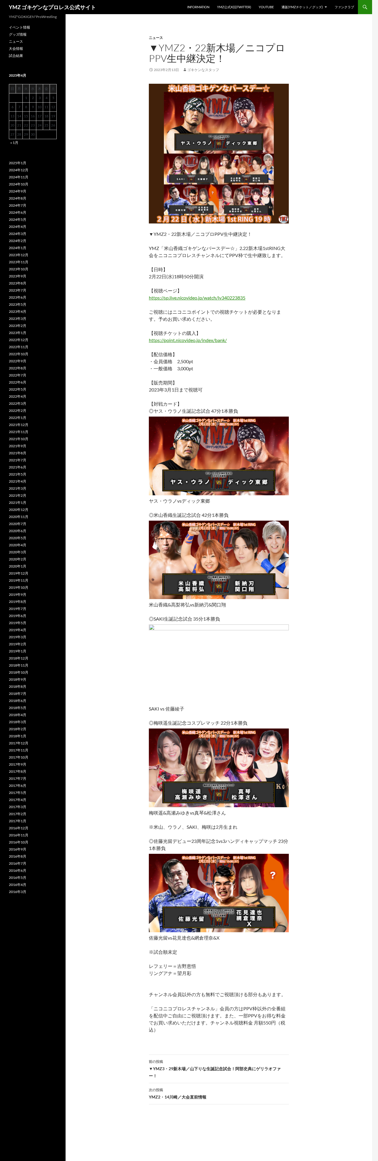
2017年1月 (17, 821)
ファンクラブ (344, 7)
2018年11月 (18, 665)
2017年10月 (18, 757)
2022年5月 (17, 389)
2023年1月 (17, 332)
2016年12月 (18, 828)
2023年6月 (17, 297)
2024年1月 (17, 248)
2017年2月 (17, 814)
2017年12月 (18, 743)
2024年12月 (18, 170)
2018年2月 (17, 729)
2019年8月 (17, 601)
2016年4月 (17, 884)
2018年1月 (17, 736)
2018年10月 (18, 672)
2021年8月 (17, 453)
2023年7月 (17, 290)
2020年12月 (18, 509)
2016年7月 (17, 863)
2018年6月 (17, 700)
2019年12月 (18, 573)
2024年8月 (17, 198)
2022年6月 (17, 382)
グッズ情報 (18, 34)
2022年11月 (18, 347)
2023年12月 (18, 255)
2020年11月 (18, 516)
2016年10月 (18, 842)
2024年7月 (17, 205)
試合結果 (16, 55)
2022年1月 (17, 417)
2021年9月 (17, 446)
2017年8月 (17, 771)
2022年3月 (17, 403)
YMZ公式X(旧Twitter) (234, 7)
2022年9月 (17, 361)
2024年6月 (17, 212)
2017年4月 (17, 799)
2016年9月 (17, 849)
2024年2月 (17, 241)
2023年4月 (17, 311)
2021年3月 (17, 488)
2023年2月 (17, 325)
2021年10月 (18, 439)
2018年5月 (17, 708)
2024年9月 (17, 191)
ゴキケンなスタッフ (203, 70)
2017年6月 (17, 785)
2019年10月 (18, 587)
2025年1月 (17, 163)
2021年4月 (17, 481)
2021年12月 (18, 424)
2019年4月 (17, 630)
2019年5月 (17, 623)
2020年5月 (17, 538)
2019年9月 (17, 594)
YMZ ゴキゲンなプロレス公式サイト (52, 7)
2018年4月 (17, 715)
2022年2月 (17, 410)
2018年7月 (17, 693)
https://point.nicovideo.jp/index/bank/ (188, 340)
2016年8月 (17, 856)
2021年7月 (17, 460)
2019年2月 (17, 644)
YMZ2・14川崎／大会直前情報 (177, 1093)
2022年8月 (17, 368)
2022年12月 (18, 340)
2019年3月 (17, 637)
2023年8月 (17, 283)
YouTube (266, 7)
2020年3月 (17, 552)
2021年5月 (17, 474)
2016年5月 (17, 877)
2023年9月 (17, 276)
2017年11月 (18, 750)
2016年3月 (17, 891)
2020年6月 (17, 531)
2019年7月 (17, 608)
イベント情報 (19, 27)
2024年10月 (18, 184)
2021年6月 (17, 467)
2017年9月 (17, 764)
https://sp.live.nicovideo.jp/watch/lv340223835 (197, 297)
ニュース (156, 37)
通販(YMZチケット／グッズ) (302, 7)
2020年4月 (17, 545)
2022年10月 (18, 354)
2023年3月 (17, 318)
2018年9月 (17, 679)
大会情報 (16, 48)
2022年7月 (17, 375)
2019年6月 (17, 616)
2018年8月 (17, 686)
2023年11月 (18, 262)
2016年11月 (18, 835)
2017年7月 (17, 778)
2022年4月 (17, 396)
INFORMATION (198, 7)
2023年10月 (18, 269)
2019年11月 (18, 580)
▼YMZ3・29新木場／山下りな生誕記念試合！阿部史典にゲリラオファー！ (215, 1068)
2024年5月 (17, 219)
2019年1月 (17, 651)
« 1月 (14, 142)
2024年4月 (17, 226)
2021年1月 (17, 502)
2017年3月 (17, 807)
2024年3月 (17, 233)
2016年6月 (17, 870)
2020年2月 (17, 559)
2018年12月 (18, 658)
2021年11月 (18, 432)
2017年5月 (17, 792)
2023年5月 (17, 304)
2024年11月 (18, 177)
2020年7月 (17, 524)
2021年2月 (17, 495)
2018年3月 (17, 722)
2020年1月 (17, 566)
